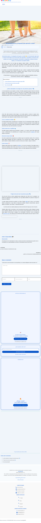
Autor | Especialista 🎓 (8, 84)
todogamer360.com (21, 514)
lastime (19, 145)
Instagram (21, 503)
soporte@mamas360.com (21, 489)
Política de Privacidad (20, 479)
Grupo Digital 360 (20, 471)
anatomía (33, 131)
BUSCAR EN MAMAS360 (20, 351)
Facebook (21, 506)
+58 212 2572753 (20, 487)
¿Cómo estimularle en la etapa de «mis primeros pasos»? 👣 (14, 81)
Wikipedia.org (27, 76)
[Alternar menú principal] (3, 4)
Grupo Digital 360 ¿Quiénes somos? (20, 477)
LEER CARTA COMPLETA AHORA (20, 338)
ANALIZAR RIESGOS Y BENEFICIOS (20, 405)
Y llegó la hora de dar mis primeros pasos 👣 (12, 83)
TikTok (21, 500)
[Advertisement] (20, 13)
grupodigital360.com (21, 512)
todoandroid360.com (21, 510)
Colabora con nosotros (20, 492)
